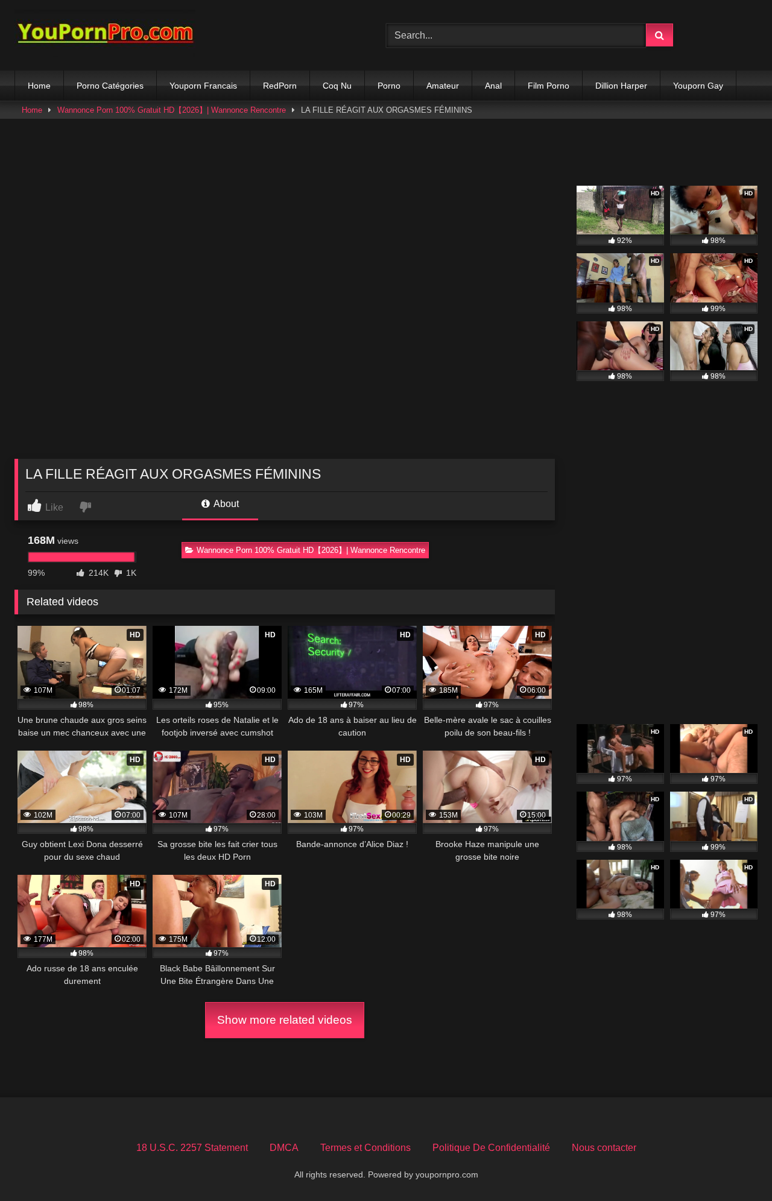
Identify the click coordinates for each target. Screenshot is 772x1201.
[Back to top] (734, 1165)
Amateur (442, 85)
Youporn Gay (698, 85)
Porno (389, 85)
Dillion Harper (621, 85)
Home (39, 85)
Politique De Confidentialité (491, 1148)
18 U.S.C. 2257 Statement (192, 1148)
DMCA (284, 1148)
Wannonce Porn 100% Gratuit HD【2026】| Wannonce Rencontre (171, 110)
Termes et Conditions (365, 1148)
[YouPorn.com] (104, 35)
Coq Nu (337, 85)
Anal (493, 85)
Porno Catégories (110, 85)
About (225, 504)
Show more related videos (284, 1019)
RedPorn (280, 85)
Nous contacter (604, 1148)
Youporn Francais (203, 85)
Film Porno (548, 85)
